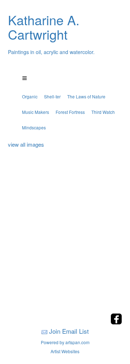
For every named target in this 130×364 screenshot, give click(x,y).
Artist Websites (65, 351)
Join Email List (69, 331)
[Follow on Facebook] (116, 322)
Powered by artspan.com (65, 342)
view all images (26, 144)
